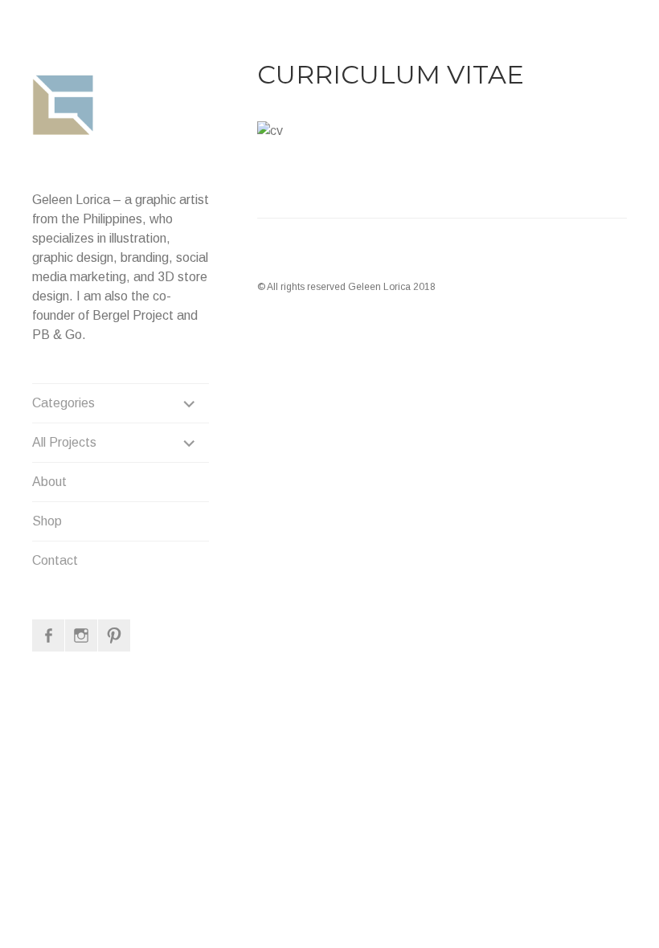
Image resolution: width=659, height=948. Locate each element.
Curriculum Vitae (390, 74)
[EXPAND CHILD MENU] (189, 403)
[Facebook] (48, 635)
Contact (55, 560)
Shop (47, 521)
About (49, 481)
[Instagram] (81, 635)
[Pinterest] (114, 635)
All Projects (64, 442)
